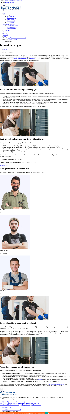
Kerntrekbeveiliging (12, 25)
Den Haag (33, 58)
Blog (4, 36)
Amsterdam (14, 58)
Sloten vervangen (11, 18)
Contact (5, 35)
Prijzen (5, 32)
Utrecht (26, 58)
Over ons (5, 33)
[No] (48, 413)
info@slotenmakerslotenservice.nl (13, 0)
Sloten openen (11, 19)
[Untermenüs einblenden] (9, 15)
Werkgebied (6, 30)
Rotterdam (21, 58)
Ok (46, 413)
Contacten (19, 402)
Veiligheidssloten (11, 28)
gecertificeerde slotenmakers (56, 384)
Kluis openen (10, 22)
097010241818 (9, 2)
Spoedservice (10, 16)
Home (5, 13)
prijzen (40, 379)
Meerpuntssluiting (11, 27)
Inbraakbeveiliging (8, 24)
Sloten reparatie (11, 21)
